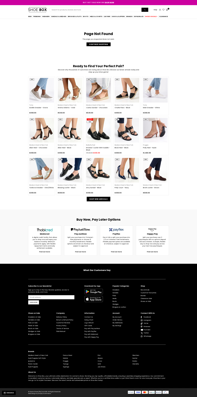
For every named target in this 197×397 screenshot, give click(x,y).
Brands (143, 296)
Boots (115, 301)
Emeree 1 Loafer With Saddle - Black (98, 149)
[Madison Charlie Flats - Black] (127, 90)
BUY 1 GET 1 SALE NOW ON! (98, 2)
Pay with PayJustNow (92, 328)
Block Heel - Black (121, 148)
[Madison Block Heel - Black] (127, 130)
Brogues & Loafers (119, 307)
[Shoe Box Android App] (93, 293)
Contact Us (88, 317)
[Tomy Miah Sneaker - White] (155, 90)
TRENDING (37, 16)
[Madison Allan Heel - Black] (70, 130)
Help (155, 10)
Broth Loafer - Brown (151, 188)
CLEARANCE (163, 16)
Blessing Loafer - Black (66, 188)
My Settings (117, 326)
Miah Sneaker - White (151, 108)
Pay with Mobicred (91, 334)
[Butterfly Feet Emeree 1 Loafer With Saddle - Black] (98, 130)
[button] (167, 10)
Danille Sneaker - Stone (38, 108)
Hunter (134, 358)
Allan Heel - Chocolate (38, 148)
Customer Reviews (63, 323)
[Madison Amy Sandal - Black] (98, 170)
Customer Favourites (148, 293)
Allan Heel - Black (64, 148)
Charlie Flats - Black (122, 108)
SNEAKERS (46, 16)
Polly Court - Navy (122, 188)
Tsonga (66, 364)
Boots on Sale (33, 328)
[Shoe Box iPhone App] (93, 300)
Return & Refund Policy (64, 320)
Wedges (116, 304)
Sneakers (116, 290)
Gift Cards (88, 326)
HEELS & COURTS (96, 16)
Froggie (65, 361)
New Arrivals (145, 290)
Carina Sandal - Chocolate (97, 108)
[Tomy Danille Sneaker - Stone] (41, 90)
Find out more (44, 252)
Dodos (134, 361)
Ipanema (31, 361)
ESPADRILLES (138, 16)
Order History (117, 320)
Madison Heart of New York (38, 355)
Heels (115, 298)
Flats (114, 296)
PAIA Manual (60, 331)
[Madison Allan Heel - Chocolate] (41, 130)
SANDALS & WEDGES (58, 16)
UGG (99, 364)
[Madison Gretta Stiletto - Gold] (70, 90)
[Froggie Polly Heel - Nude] (155, 130)
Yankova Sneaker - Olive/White (41, 188)
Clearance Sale (146, 298)
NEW (29, 16)
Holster (65, 358)
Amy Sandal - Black (93, 188)
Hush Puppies (33, 367)
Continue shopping (98, 44)
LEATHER (107, 16)
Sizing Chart (88, 320)
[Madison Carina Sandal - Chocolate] (98, 90)
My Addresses (118, 323)
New (32, 79)
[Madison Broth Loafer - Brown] (155, 170)
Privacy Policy (61, 326)
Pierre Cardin (33, 364)
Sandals (115, 293)
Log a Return (89, 323)
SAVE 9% (90, 119)
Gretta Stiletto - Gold (66, 108)
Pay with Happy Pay (91, 337)
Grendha (135, 364)
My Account (117, 317)
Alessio (100, 358)
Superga (66, 367)
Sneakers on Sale (34, 317)
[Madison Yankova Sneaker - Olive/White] (41, 170)
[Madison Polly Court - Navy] (127, 170)
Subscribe (33, 302)
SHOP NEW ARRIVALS (98, 199)
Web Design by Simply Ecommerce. (39, 393)
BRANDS (129, 16)
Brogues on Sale (34, 334)
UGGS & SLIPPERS (118, 16)
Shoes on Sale (146, 301)
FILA (99, 355)
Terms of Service (62, 328)
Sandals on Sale (34, 320)
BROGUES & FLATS (75, 16)
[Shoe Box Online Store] (39, 9)
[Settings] (160, 10)
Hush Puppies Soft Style (37, 358)
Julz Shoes (101, 367)
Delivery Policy (61, 317)
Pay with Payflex (90, 331)
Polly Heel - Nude (149, 148)
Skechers (135, 355)
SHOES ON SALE (150, 16)
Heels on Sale (33, 326)
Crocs (100, 361)
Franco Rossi (67, 355)
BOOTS (85, 16)
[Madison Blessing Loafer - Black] (70, 170)
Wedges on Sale (34, 331)
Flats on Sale (33, 323)
